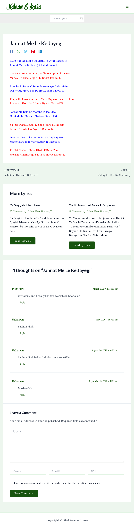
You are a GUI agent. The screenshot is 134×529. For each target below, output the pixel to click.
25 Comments (17, 211)
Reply (22, 302)
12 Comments (76, 211)
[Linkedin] (40, 51)
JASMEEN (18, 288)
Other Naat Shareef (38, 211)
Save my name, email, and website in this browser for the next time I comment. (57, 483)
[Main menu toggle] (127, 6)
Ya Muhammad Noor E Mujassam (93, 205)
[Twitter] (25, 51)
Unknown (18, 319)
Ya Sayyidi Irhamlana (25, 205)
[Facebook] (11, 51)
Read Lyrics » (22, 240)
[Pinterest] (33, 51)
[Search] (82, 18)
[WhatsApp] (18, 51)
